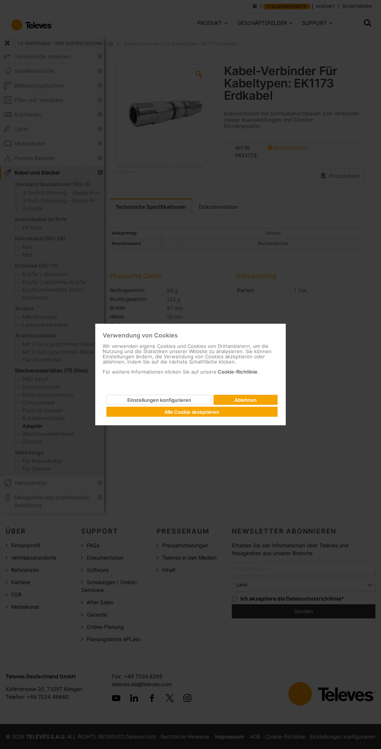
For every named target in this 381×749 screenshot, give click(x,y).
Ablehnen (245, 400)
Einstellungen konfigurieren (159, 400)
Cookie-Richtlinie (237, 372)
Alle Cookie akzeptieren (191, 412)
